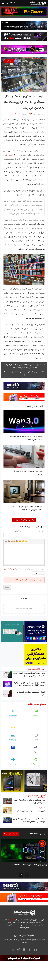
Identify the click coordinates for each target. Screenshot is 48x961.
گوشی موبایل (12, 715)
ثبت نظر (7, 587)
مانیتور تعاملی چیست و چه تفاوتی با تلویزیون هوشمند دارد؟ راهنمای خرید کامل (29, 820)
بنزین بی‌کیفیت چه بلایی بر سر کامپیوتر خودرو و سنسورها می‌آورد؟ (28, 801)
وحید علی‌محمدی (39, 114)
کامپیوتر (35, 715)
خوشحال (14, 541)
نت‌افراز (12, 920)
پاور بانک (12, 739)
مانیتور (35, 739)
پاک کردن (9, 541)
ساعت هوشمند (35, 763)
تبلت (35, 727)
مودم (12, 751)
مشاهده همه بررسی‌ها (11, 834)
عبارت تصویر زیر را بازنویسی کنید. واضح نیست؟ (24, 569)
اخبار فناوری (9, 61)
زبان (20, 541)
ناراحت (23, 541)
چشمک (25, 541)
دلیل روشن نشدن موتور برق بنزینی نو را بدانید (29, 810)
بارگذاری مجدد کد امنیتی (11, 569)
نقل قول (6, 541)
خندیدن (11, 541)
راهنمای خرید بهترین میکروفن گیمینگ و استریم (31, 693)
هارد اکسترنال (12, 763)
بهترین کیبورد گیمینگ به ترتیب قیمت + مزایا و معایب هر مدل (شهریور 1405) (29, 674)
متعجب (17, 541)
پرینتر (35, 751)
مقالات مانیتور (42, 816)
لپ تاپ (12, 727)
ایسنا (11, 155)
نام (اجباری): (40, 531)
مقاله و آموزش (41, 797)
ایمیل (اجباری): (18, 531)
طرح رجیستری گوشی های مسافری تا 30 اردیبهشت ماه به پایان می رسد (24, 102)
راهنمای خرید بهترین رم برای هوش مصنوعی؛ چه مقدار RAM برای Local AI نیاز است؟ (29, 684)
